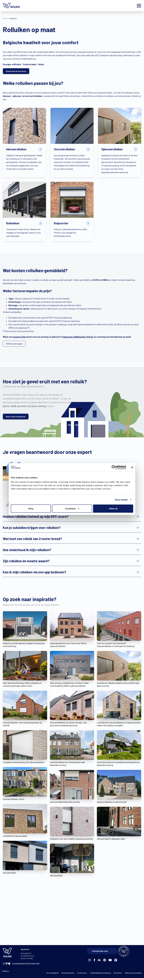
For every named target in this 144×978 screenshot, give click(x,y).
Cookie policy (82, 973)
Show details (121, 499)
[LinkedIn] (99, 960)
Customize (70, 508)
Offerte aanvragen (14, 343)
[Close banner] (132, 467)
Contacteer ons (100, 951)
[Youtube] (110, 960)
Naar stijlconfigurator (15, 416)
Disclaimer (118, 973)
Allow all (113, 508)
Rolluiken (13, 18)
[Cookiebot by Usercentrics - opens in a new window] (113, 467)
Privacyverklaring (67, 973)
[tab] (72, 516)
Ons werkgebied (52, 973)
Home (5, 18)
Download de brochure (16, 71)
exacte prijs (19, 336)
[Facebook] (89, 960)
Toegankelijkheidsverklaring (100, 973)
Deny (30, 508)
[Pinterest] (104, 960)
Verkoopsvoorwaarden (133, 973)
